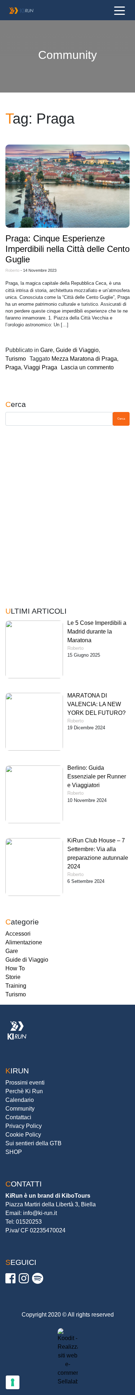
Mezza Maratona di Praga (84, 359)
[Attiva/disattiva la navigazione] (119, 10)
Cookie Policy (23, 1135)
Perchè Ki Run (24, 1091)
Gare (46, 350)
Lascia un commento (87, 367)
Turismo (15, 359)
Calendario (19, 1100)
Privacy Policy (23, 1126)
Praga (13, 367)
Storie (13, 977)
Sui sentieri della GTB (33, 1143)
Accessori (18, 934)
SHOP (13, 1152)
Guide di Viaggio (77, 350)
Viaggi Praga (40, 367)
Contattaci (18, 1117)
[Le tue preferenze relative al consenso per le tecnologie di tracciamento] (12, 1382)
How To (15, 968)
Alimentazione (23, 942)
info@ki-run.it (40, 1213)
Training (15, 986)
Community (20, 1109)
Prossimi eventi (25, 1082)
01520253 (29, 1222)
